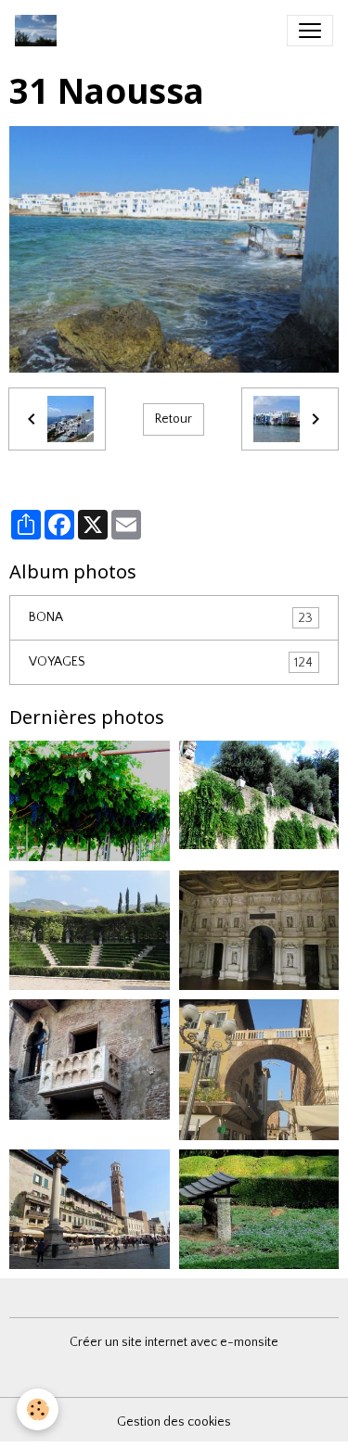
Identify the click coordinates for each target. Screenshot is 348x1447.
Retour (173, 419)
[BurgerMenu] (310, 30)
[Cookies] (37, 1409)
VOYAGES (171, 662)
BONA (171, 618)
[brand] (39, 30)
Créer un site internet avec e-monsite (174, 1342)
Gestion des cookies (174, 1422)
